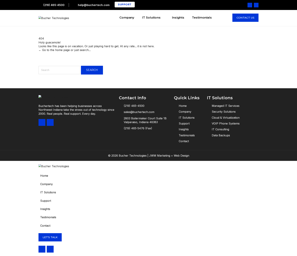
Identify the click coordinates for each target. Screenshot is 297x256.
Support (45, 200)
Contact (45, 225)
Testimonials (48, 217)
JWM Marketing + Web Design (169, 155)
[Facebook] (250, 5)
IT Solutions (48, 192)
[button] (148, 192)
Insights (45, 209)
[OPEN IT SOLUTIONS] (162, 18)
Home (44, 175)
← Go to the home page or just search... (64, 50)
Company (46, 184)
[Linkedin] (256, 5)
